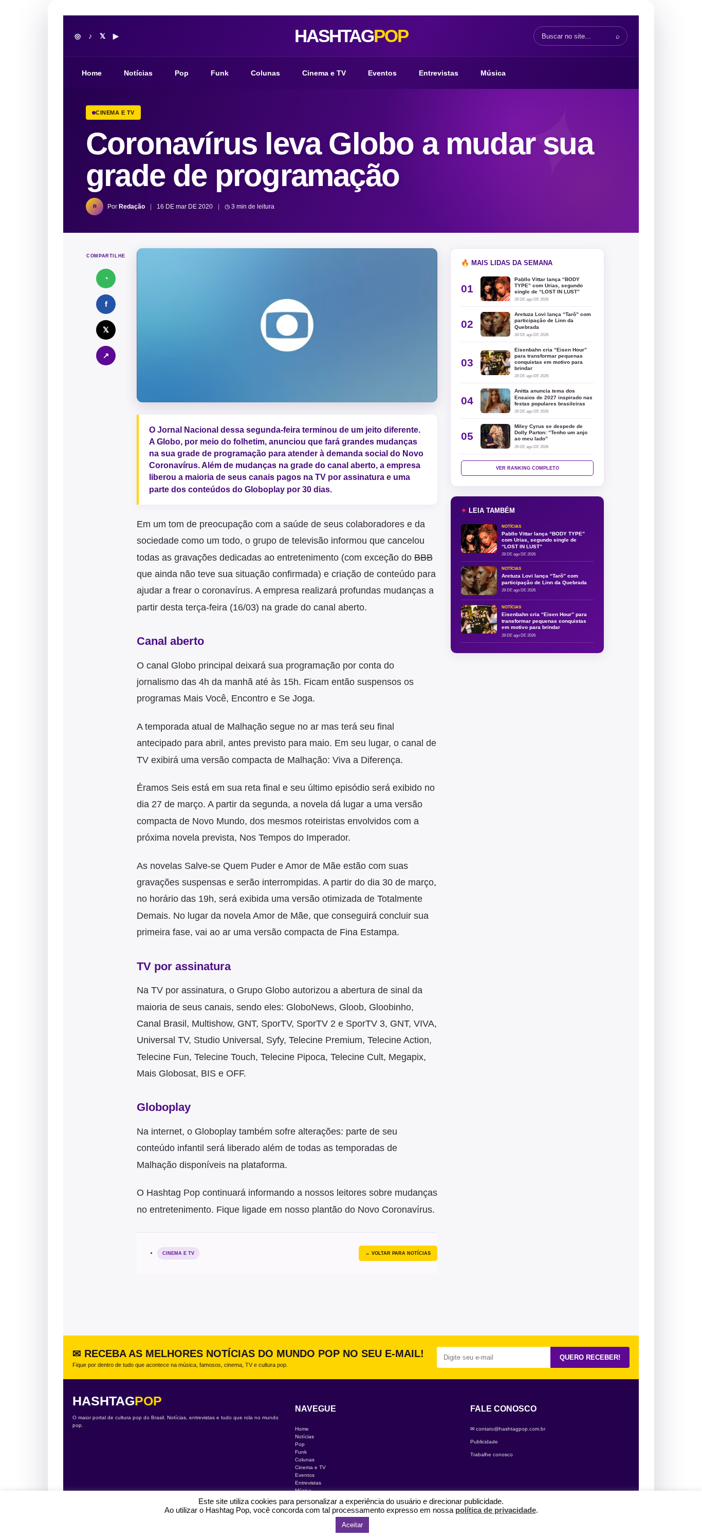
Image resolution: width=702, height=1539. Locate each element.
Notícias (138, 73)
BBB (423, 557)
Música (493, 73)
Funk (220, 73)
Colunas (265, 73)
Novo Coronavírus (395, 1209)
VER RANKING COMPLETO (527, 468)
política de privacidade (495, 1510)
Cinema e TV (324, 73)
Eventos (382, 73)
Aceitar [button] (352, 1525)
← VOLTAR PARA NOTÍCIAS (398, 1253)
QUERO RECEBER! (590, 1357)
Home (92, 73)
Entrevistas (438, 73)
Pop (182, 73)
